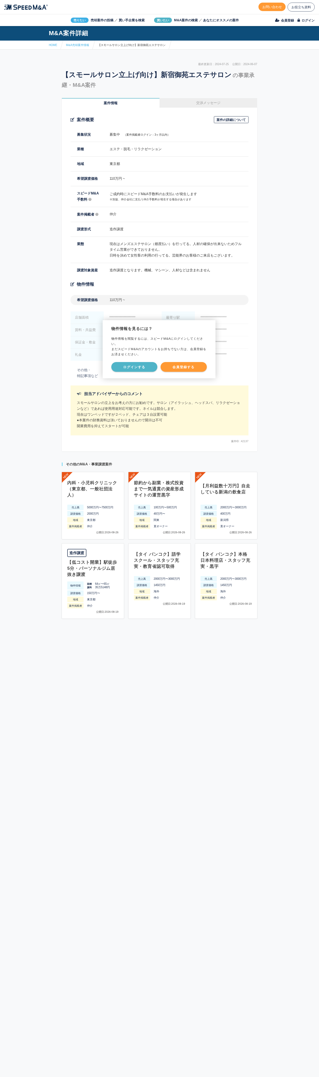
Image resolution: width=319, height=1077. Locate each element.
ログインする (134, 367)
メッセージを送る (139, 1068)
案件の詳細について (231, 120)
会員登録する (184, 367)
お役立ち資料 (301, 7)
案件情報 (111, 103)
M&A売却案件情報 (77, 45)
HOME (53, 45)
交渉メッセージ (208, 103)
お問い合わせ (272, 7)
